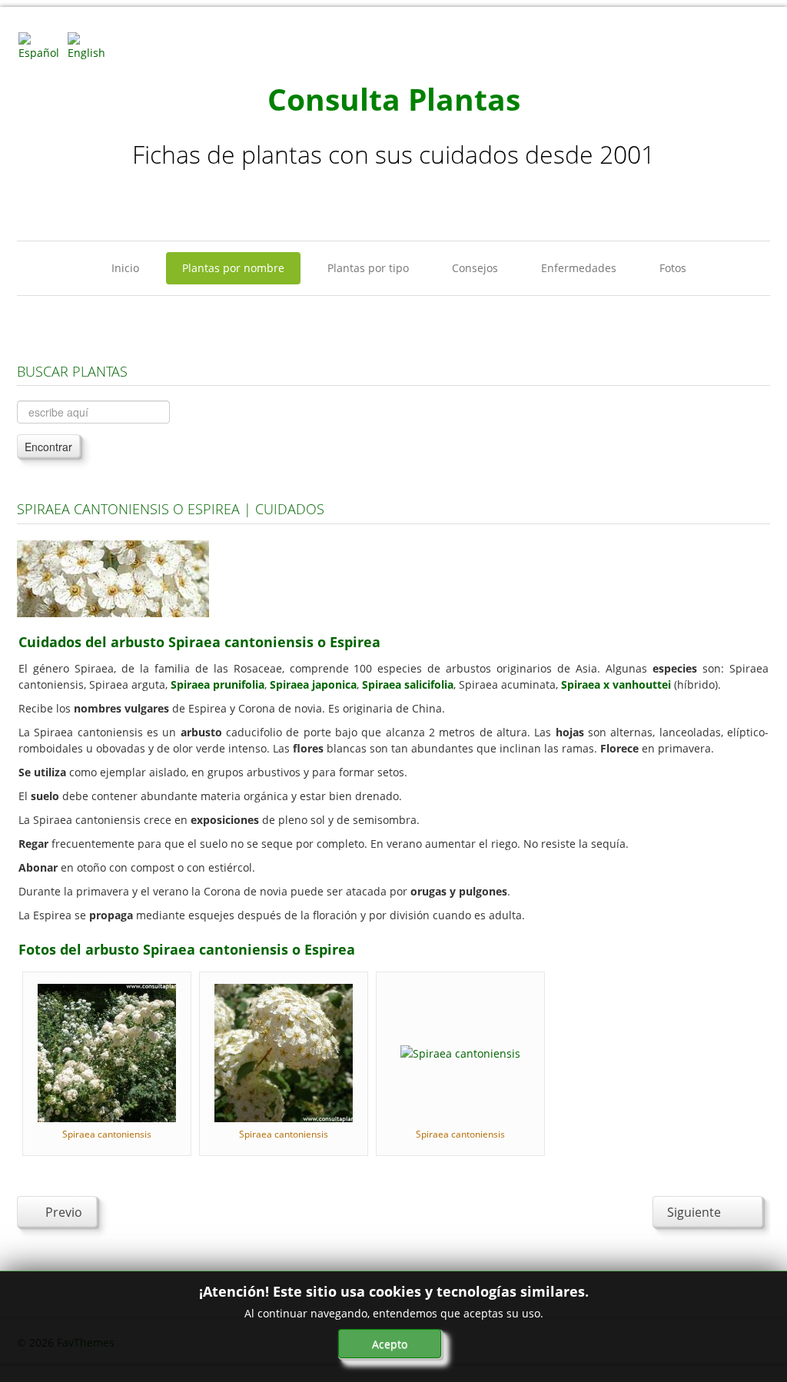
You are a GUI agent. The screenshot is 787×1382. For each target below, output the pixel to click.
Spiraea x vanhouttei (616, 684)
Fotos (672, 268)
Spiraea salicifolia (407, 684)
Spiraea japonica (313, 684)
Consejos (475, 268)
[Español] (41, 45)
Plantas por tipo (368, 268)
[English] (91, 45)
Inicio (125, 268)
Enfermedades (578, 268)
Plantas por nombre (233, 268)
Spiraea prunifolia (217, 684)
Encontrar (48, 446)
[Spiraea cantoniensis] (107, 1052)
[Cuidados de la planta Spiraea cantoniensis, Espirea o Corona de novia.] (113, 577)
